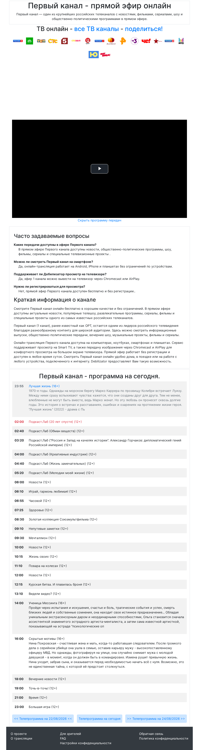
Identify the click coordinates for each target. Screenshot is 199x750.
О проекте (19, 734)
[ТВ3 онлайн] (134, 41)
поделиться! (144, 29)
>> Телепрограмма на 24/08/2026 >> (156, 719)
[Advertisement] (99, 91)
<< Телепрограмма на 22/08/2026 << (43, 719)
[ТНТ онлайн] (41, 41)
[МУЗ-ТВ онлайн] (181, 41)
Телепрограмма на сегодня (99, 719)
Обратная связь (151, 734)
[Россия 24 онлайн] (169, 41)
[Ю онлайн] (94, 54)
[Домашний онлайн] (111, 41)
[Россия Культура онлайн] (99, 41)
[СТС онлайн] (53, 41)
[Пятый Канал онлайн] (64, 41)
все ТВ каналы (96, 29)
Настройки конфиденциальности (85, 743)
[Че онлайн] (146, 41)
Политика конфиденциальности (163, 738)
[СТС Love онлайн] (76, 41)
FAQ (63, 738)
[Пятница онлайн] (105, 54)
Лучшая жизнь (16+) (44, 386)
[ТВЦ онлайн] (88, 41)
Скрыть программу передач (99, 220)
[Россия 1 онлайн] (18, 41)
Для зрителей (70, 734)
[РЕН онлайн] (123, 41)
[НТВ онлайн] (29, 41)
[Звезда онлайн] (158, 41)
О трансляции (21, 738)
